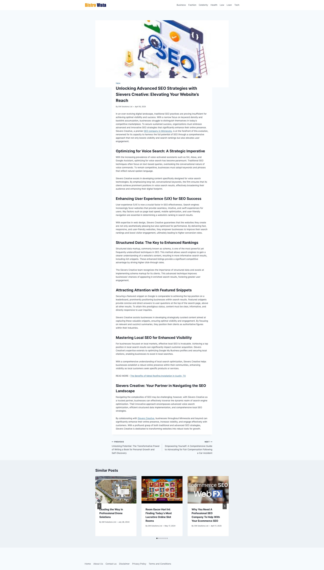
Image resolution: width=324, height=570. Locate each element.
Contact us (111, 564)
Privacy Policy (139, 564)
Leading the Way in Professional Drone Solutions (111, 513)
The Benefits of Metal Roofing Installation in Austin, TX (158, 376)
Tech (236, 5)
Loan (229, 5)
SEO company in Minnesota (158, 131)
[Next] (225, 506)
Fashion (192, 5)
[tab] (157, 538)
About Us (98, 564)
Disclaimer (124, 564)
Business (181, 5)
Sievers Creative (146, 418)
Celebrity (203, 5)
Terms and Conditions (160, 564)
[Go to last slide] (99, 506)
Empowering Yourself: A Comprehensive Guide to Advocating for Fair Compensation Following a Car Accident (188, 447)
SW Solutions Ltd (125, 107)
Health (214, 5)
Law (222, 5)
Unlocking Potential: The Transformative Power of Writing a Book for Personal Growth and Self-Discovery (136, 447)
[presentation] (115, 489)
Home (88, 564)
